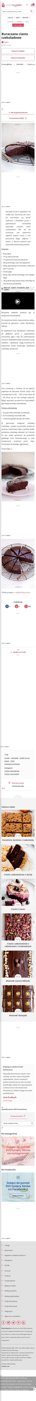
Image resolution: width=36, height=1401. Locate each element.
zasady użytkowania (15, 1360)
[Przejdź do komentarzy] (26, 606)
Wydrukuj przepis (17, 783)
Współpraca (8, 1260)
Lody (27, 22)
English (6, 42)
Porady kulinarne (9, 1281)
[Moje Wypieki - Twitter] (14, 1323)
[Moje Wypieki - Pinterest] (18, 1323)
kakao (6, 761)
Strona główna (7, 64)
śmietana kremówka (12, 764)
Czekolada (19, 64)
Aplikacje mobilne (10, 1286)
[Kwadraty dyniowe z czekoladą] (18, 823)
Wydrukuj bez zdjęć (18, 786)
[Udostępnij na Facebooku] (7, 606)
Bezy (18, 18)
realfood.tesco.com (22, 592)
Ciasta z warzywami (11, 774)
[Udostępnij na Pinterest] (16, 606)
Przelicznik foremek (10, 1306)
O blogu (7, 1245)
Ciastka (10, 22)
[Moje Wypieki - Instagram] (8, 1323)
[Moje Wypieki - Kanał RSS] (24, 1323)
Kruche (25, 18)
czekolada (14, 758)
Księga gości (8, 1311)
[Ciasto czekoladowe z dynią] (18, 857)
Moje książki (8, 1250)
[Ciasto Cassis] (18, 892)
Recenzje (7, 1271)
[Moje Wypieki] (12, 4)
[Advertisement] (18, 87)
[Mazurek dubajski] (18, 998)
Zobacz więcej (18, 25)
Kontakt (7, 1265)
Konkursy (7, 1276)
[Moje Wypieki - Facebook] (4, 1323)
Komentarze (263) (16, 118)
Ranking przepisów (10, 1291)
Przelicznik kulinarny (10, 1301)
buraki (6, 758)
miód (12, 761)
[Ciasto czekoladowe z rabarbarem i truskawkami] (18, 926)
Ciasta (10, 18)
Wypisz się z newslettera (12, 1316)
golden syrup (25, 758)
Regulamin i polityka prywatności (15, 1255)
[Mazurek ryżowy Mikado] (18, 964)
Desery (19, 22)
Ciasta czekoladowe (11, 771)
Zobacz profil (18, 1160)
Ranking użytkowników (11, 1296)
